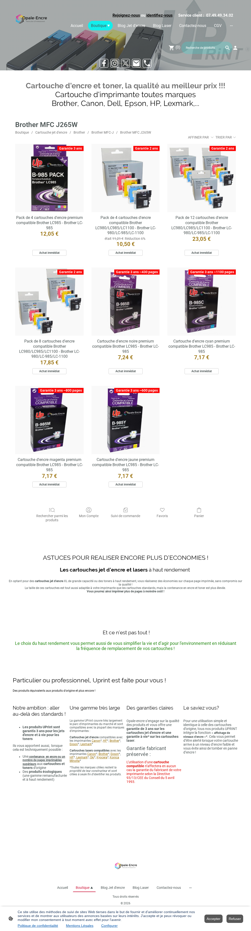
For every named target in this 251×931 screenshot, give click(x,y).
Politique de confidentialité (38, 926)
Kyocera (102, 757)
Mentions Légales (79, 926)
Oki (92, 757)
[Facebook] (104, 63)
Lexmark (86, 744)
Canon (96, 740)
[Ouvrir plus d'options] (231, 25)
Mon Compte (89, 516)
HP (105, 740)
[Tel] (147, 63)
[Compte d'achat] (235, 48)
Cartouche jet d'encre (51, 132)
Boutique (22, 132)
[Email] (136, 63)
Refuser (235, 919)
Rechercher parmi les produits (52, 518)
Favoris (162, 516)
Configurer (109, 926)
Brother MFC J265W (135, 132)
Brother (79, 132)
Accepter (213, 919)
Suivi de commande (125, 516)
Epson (74, 744)
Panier (199, 516)
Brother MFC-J (102, 132)
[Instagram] (114, 63)
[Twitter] (125, 63)
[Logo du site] (31, 20)
